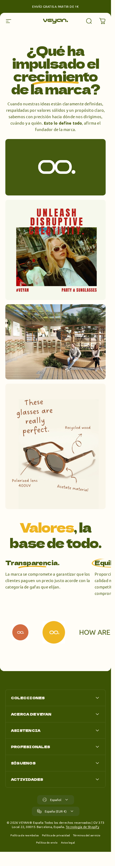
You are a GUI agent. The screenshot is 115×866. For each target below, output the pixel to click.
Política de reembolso (24, 835)
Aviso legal (68, 842)
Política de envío (47, 842)
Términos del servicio (87, 835)
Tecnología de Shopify (82, 827)
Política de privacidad (56, 835)
